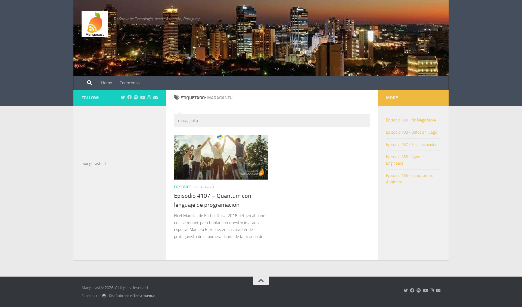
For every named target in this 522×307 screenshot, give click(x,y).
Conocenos (129, 82)
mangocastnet (94, 163)
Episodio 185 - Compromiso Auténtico (409, 178)
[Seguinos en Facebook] (129, 97)
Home (106, 82)
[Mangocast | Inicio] (95, 24)
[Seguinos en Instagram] (149, 97)
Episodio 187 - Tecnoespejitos (411, 144)
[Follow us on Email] (155, 97)
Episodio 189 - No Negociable (411, 120)
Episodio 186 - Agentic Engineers (405, 160)
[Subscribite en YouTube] (142, 97)
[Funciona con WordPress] (104, 295)
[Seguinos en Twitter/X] (123, 97)
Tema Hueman (144, 296)
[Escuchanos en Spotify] (136, 97)
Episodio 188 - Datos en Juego (411, 132)
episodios (183, 187)
